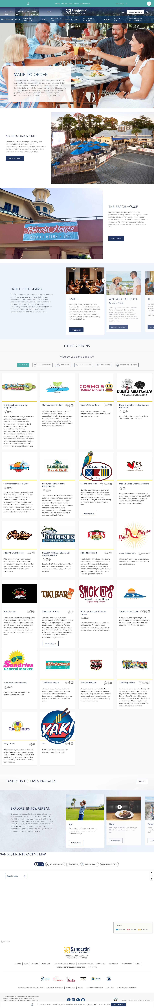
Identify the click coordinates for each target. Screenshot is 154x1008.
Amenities (74, 864)
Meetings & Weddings (88, 19)
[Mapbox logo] (5, 941)
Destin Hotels (117, 19)
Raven (80, 988)
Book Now (119, 3)
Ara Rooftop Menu (118, 327)
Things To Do (56, 19)
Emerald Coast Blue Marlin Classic (71, 967)
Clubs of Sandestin (28, 19)
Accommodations (9, 19)
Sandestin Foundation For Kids (30, 988)
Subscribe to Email (85, 964)
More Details (88, 514)
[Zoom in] (151, 872)
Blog (26, 964)
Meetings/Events (110, 864)
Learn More (76, 843)
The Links (110, 988)
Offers (28, 12)
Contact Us (19, 13)
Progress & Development (65, 964)
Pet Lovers (93, 967)
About (107, 19)
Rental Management (55, 988)
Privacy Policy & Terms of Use (132, 1000)
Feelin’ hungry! (14, 158)
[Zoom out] (151, 875)
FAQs (137, 964)
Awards (18, 964)
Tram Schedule (12, 876)
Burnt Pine (70, 988)
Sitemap (147, 1000)
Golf (44, 19)
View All (142, 781)
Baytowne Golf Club (95, 988)
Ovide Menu (76, 330)
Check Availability (135, 12)
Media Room (46, 964)
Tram (41, 864)
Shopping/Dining (91, 864)
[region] (77, 906)
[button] (147, 12)
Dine (76, 19)
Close (126, 3)
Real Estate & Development (135, 19)
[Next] (149, 3)
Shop (67, 19)
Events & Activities (35, 13)
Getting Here (127, 964)
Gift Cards (101, 964)
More (49, 11)
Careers (35, 964)
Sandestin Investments (126, 988)
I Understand (118, 1004)
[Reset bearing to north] (151, 878)
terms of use (92, 1004)
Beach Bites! (116, 239)
